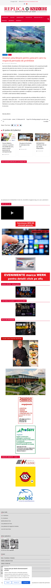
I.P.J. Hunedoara (4, 518)
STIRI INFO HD (29, 17)
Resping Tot (16, 582)
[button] (43, 17)
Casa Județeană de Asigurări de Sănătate (10, 526)
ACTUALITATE (5, 17)
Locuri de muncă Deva (6, 529)
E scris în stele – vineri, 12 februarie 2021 (14, 120)
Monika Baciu (14, 63)
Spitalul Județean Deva (6, 521)
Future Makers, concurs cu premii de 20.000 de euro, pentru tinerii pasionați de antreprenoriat (8, 147)
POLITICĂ (12, 17)
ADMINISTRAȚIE (19, 17)
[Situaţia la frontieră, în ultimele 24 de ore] (25, 134)
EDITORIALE (11, 20)
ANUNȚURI (18, 20)
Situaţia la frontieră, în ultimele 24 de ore (25, 145)
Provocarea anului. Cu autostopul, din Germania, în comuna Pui (31, 2)
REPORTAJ (4, 20)
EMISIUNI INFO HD (38, 17)
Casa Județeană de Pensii (6, 523)
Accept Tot (26, 582)
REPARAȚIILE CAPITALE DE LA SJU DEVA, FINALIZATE (41, 145)
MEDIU (10, 54)
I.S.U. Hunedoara (4, 515)
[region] (17, 575)
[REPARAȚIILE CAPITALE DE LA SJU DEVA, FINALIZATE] (42, 134)
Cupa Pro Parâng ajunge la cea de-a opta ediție (37, 120)
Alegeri (7, 582)
